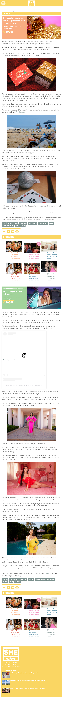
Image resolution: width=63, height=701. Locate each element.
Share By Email (12, 32)
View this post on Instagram (10, 360)
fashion (31, 579)
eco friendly (33, 223)
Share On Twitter (9, 32)
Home (3, 11)
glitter (51, 223)
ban (4, 223)
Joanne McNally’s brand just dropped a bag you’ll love (23, 673)
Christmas (23, 223)
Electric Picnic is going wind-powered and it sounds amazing (26, 680)
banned (9, 223)
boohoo (5, 579)
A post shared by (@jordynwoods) (15, 385)
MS (17, 225)
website (48, 574)
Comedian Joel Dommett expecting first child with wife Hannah (51, 276)
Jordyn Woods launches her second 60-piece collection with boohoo (14, 291)
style (11, 581)
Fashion (9, 297)
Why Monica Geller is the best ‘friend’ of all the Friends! (34, 256)
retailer (22, 225)
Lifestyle (5, 26)
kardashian (50, 579)
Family (11, 26)
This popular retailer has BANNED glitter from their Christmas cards (14, 21)
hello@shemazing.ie (11, 670)
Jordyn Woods (40, 579)
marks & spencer (8, 225)
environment (43, 223)
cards (16, 223)
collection (23, 579)
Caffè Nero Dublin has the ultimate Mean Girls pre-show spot (26, 688)
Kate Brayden (8, 28)
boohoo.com (14, 579)
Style (4, 297)
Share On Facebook (7, 32)
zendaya (17, 581)
